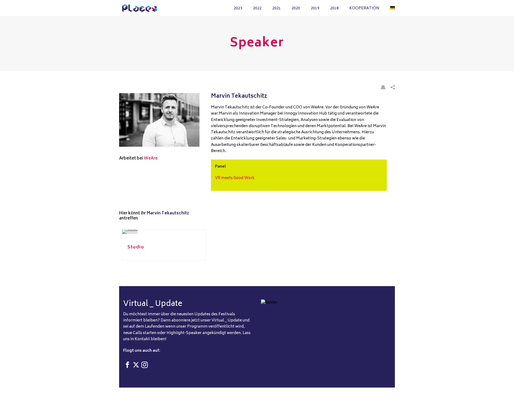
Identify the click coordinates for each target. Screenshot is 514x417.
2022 (257, 8)
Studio (135, 247)
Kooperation (364, 8)
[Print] (383, 87)
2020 (296, 8)
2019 (315, 8)
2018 (334, 8)
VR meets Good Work (235, 178)
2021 (276, 8)
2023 (238, 8)
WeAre (151, 158)
